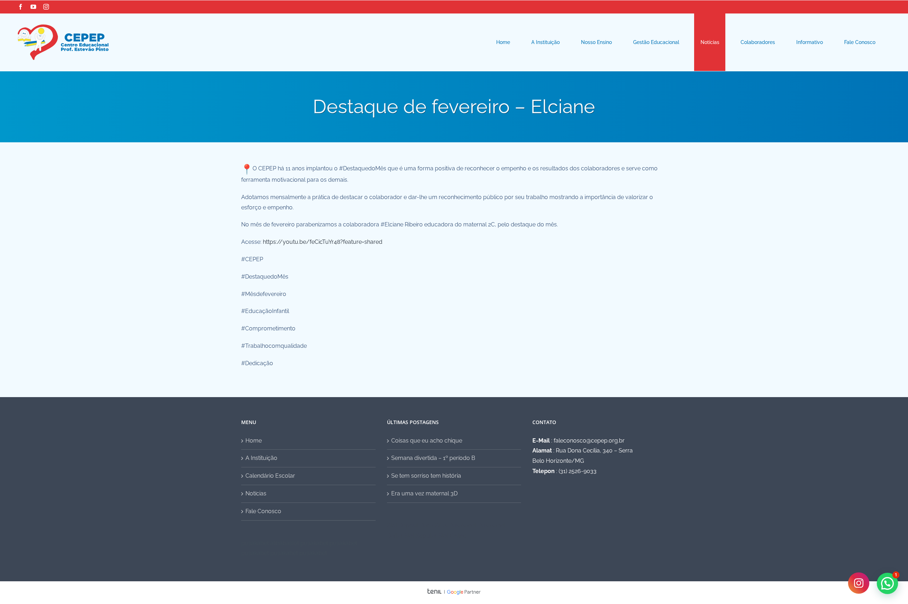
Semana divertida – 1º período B (433, 458)
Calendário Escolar (270, 475)
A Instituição (261, 458)
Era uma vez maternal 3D (424, 493)
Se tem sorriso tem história (426, 475)
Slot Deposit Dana (410, 525)
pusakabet (255, 543)
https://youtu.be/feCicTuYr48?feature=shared (322, 241)
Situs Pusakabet (456, 525)
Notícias (255, 493)
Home (253, 440)
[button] (887, 583)
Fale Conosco (263, 511)
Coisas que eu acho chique (426, 440)
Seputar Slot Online (441, 535)
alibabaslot (284, 543)
